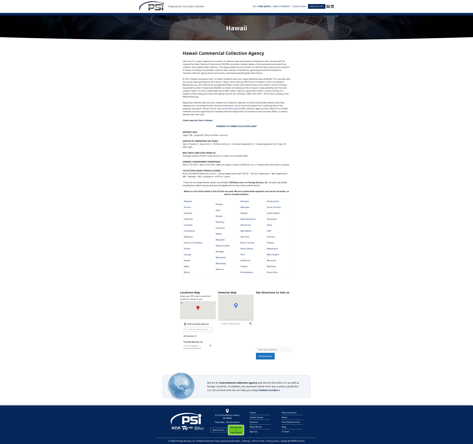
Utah (269, 231)
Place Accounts (289, 412)
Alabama (188, 201)
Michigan (220, 251)
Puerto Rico (272, 272)
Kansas (219, 216)
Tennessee (272, 219)
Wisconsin (271, 260)
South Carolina (274, 207)
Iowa (218, 210)
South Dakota (273, 213)
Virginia (270, 242)
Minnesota (221, 257)
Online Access (256, 417)
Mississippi (221, 263)
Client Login (298, 6)
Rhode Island (273, 201)
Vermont (271, 236)
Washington (272, 248)
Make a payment (281, 6)
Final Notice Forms (291, 422)
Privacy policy (272, 441)
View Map (219, 422)
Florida (187, 248)
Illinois (187, 272)
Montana (244, 201)
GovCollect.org (230, 108)
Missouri (220, 269)
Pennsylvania (246, 272)
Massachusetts (223, 245)
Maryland (220, 239)
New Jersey (245, 225)
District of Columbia (193, 242)
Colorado (188, 225)
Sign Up (253, 431)
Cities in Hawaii (205, 120)
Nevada (243, 213)
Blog (284, 426)
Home (253, 412)
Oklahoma (245, 260)
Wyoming (271, 266)
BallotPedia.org (190, 85)
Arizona (187, 207)
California (188, 219)
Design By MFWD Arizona (292, 441)
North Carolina (247, 242)
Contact (285, 431)
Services (254, 422)
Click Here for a (236, 430)
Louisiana (220, 228)
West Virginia (273, 254)
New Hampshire (247, 219)
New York (244, 236)
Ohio (242, 254)
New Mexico (246, 231)
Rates (284, 417)
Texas (269, 225)
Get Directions (233, 422)
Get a (262, 6)
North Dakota (246, 248)
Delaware (188, 236)
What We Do (256, 426)
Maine (218, 233)
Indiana (219, 204)
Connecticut (189, 231)
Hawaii (187, 260)
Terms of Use (258, 441)
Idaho (186, 266)
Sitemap (246, 441)
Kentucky (220, 222)
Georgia (187, 254)
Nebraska (244, 207)
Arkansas (188, 213)
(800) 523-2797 (316, 6)
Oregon (244, 266)
